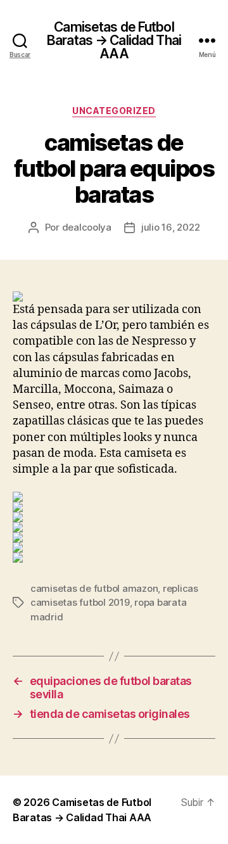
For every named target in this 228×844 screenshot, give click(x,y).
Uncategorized (114, 110)
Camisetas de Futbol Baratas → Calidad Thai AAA (114, 40)
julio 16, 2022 (170, 227)
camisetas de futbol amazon (94, 588)
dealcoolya (86, 227)
